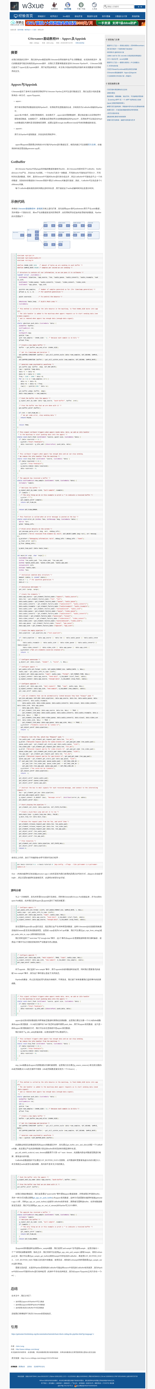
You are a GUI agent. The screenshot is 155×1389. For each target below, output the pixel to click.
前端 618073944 (31, 1376)
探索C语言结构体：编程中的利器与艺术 (121, 120)
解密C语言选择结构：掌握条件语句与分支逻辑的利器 (125, 106)
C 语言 (34, 30)
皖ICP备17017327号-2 (65, 1386)
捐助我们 (59, 1383)
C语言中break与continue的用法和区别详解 (122, 69)
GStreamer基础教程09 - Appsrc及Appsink (121, 73)
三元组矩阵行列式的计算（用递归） (119, 76)
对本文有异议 (80, 43)
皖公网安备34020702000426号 (87, 1386)
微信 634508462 (82, 1376)
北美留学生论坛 (39, 1366)
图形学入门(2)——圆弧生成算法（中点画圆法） (123, 62)
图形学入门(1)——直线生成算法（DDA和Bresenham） (126, 45)
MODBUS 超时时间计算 (115, 52)
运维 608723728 (132, 1376)
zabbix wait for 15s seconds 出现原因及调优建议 (124, 56)
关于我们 (44, 1383)
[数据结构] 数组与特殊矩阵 (116, 117)
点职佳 (29, 1366)
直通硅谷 (22, 1366)
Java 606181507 (43, 1376)
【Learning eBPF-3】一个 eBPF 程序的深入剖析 (124, 100)
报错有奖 (67, 1383)
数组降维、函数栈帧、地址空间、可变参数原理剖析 (125, 96)
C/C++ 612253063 (69, 1376)
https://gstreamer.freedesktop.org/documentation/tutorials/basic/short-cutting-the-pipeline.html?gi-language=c (53, 1334)
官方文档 (92, 145)
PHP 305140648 (120, 1376)
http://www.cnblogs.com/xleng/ (27, 1349)
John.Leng (20, 1346)
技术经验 (20, 30)
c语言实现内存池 (113, 113)
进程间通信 (111, 93)
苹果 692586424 (94, 1376)
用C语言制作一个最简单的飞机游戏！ (120, 49)
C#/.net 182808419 (107, 1376)
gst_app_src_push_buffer (42, 1198)
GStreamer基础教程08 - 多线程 (30, 209)
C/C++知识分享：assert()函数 (117, 59)
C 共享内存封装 (112, 66)
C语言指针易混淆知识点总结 (117, 89)
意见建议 (51, 1383)
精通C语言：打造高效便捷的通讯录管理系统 (122, 110)
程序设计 (28, 30)
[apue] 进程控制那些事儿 (116, 103)
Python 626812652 (56, 1376)
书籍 (83, 9)
